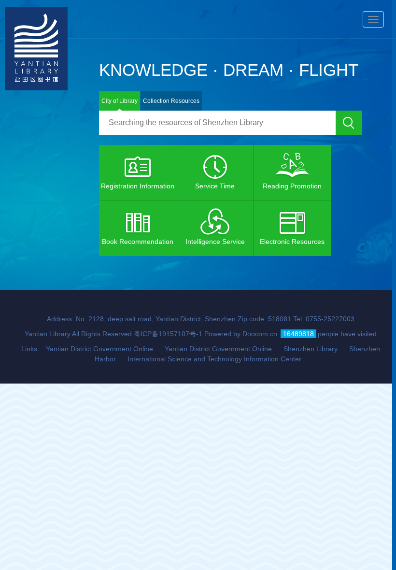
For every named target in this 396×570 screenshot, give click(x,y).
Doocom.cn (259, 334)
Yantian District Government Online (99, 349)
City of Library (119, 101)
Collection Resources (171, 101)
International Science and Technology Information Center (214, 359)
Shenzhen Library (310, 349)
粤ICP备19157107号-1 (168, 334)
